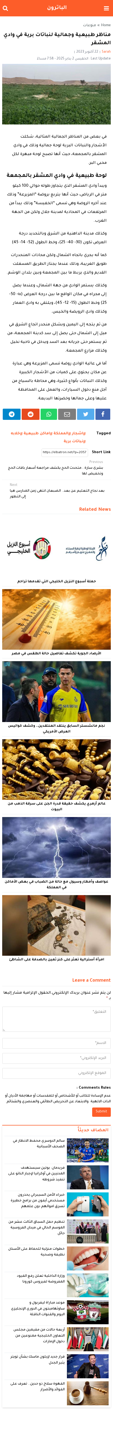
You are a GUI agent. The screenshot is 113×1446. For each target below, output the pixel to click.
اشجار (77, 434)
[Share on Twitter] (85, 414)
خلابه (15, 434)
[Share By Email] (67, 414)
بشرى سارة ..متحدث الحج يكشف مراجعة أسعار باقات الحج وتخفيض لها (55, 468)
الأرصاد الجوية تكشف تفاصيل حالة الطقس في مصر (56, 654)
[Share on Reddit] (30, 414)
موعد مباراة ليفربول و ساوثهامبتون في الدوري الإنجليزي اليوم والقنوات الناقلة (38, 1309)
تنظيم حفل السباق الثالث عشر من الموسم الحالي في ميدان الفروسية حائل (37, 1228)
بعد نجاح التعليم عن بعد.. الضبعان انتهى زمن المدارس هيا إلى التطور (57, 491)
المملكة (60, 434)
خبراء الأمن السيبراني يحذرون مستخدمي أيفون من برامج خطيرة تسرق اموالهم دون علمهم (38, 1201)
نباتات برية (73, 442)
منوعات (89, 26)
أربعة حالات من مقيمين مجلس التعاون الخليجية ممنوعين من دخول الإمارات (39, 1336)
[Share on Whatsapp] (49, 414)
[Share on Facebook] (103, 414)
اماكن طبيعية (37, 434)
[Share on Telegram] (11, 414)
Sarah (106, 52)
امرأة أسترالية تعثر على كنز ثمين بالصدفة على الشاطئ (56, 960)
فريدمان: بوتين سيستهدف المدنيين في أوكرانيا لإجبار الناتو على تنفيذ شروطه (36, 1174)
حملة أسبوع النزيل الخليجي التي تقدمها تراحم (56, 582)
